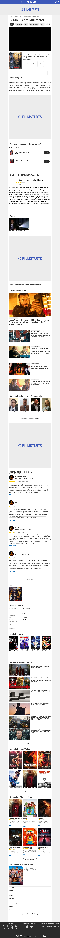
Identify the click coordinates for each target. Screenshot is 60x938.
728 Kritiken (24, 554)
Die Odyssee (40, 818)
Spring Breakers (46, 649)
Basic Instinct (35, 649)
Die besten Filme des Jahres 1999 (24, 650)
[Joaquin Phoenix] (24, 404)
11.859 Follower (18, 478)
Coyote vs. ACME (13, 903)
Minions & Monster (27, 847)
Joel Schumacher (30, 54)
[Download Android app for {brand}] (32, 926)
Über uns (12, 932)
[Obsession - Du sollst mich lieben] (15, 837)
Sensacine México (54, 928)
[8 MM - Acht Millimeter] (11, 152)
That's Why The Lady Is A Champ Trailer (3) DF (15, 768)
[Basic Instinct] (35, 642)
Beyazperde (56, 926)
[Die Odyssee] (44, 808)
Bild (11, 585)
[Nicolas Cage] (13, 404)
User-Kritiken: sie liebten (21, 472)
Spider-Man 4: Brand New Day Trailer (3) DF (30, 787)
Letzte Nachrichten (18, 291)
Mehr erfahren (13, 494)
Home (11, 16)
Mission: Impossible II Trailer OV (30, 768)
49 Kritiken (23, 529)
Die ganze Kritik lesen (30, 210)
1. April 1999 (26, 52)
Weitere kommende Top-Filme (30, 913)
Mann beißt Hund (13, 649)
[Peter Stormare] (46, 404)
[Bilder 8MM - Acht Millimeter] (15, 594)
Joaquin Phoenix (39, 56)
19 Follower (17, 503)
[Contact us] (16, 927)
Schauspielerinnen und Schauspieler (26, 396)
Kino (13, 16)
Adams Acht (11, 887)
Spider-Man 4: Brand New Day (15, 818)
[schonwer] (11, 553)
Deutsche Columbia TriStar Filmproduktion (31, 610)
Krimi (42, 52)
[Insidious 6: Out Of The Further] (44, 837)
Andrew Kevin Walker (45, 54)
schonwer (18, 553)
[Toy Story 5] (30, 808)
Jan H (16, 502)
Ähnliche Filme (16, 634)
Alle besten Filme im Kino (30, 859)
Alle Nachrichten (30, 743)
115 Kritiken (23, 503)
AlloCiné (43, 926)
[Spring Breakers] (46, 642)
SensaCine (49, 926)
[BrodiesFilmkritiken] (11, 477)
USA (29, 608)
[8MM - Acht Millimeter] (15, 60)
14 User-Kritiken (30, 579)
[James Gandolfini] (35, 404)
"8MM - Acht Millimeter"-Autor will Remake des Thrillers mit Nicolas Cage (40, 383)
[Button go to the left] (47, 24)
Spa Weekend (12, 909)
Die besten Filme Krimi (37, 650)
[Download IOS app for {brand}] (28, 926)
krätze (17, 527)
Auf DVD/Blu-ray (14, 147)
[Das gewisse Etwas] (16, 875)
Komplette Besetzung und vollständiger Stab (30, 418)
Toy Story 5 (25, 818)
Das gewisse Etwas (28, 867)
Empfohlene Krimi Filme (27, 16)
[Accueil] (28, 2)
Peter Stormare (46, 411)
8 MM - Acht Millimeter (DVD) (22, 152)
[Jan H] (11, 502)
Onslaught (11, 890)
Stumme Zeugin (24, 649)
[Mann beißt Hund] (13, 642)
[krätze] (11, 528)
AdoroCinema (45, 928)
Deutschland (25, 608)
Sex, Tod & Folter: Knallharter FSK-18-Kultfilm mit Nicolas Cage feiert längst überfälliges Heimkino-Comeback (40, 334)
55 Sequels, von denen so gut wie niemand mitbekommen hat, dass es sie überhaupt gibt (41, 366)
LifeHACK (11, 895)
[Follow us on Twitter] (8, 927)
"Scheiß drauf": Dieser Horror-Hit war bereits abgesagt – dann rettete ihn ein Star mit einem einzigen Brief (41, 666)
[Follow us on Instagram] (12, 927)
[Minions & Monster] (30, 837)
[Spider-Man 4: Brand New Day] (15, 808)
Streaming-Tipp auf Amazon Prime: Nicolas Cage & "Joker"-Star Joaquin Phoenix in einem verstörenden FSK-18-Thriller (41, 351)
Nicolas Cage (31, 56)
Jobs (16, 932)
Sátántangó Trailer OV (44, 787)
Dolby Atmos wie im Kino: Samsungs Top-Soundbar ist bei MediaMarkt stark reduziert (41, 691)
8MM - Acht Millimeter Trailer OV (17, 230)
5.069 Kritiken (26, 478)
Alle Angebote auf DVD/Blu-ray (30, 169)
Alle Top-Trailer (30, 791)
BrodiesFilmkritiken (20, 476)
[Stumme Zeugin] (24, 642)
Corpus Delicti (12, 898)
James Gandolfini (36, 411)
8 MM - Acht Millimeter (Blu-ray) (23, 160)
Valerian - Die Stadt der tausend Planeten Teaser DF (15, 787)
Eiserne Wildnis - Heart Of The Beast (17, 893)
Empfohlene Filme (18, 16)
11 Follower (17, 529)
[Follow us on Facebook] (4, 927)
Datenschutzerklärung (38, 932)
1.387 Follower (18, 554)
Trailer (12, 216)
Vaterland (11, 906)
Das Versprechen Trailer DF (44, 768)
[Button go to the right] (49, 24)
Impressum (20, 932)
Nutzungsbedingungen (28, 932)
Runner (10, 901)
